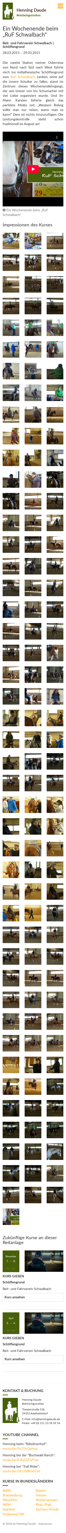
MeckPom (10, 1500)
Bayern (41, 1490)
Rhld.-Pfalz (43, 1504)
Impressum (45, 1523)
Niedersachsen (47, 1500)
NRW (7, 1504)
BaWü (7, 1490)
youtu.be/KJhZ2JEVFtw (20, 1460)
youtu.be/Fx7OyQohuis (20, 1448)
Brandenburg (12, 1495)
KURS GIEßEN (13, 1276)
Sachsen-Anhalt (47, 1509)
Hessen (41, 1495)
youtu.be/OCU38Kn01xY (21, 1471)
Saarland (9, 1509)
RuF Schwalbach (22, 77)
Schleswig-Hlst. (14, 1514)
